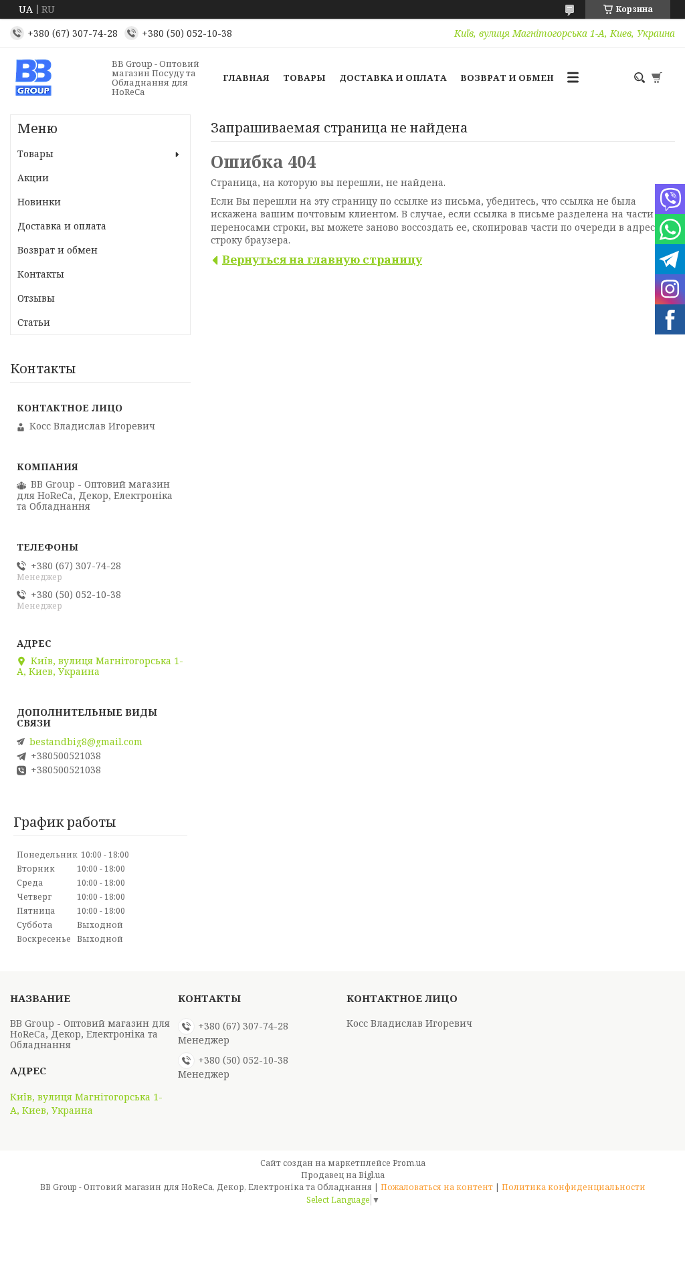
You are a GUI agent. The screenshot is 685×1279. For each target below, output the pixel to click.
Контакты (40, 274)
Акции (33, 177)
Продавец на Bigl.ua (343, 1175)
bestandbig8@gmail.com (85, 741)
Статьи (33, 322)
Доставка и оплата (393, 78)
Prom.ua (409, 1163)
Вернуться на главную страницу (322, 259)
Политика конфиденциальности (574, 1187)
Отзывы (36, 298)
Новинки (39, 201)
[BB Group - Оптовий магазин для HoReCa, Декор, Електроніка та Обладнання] (57, 77)
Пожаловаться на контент (437, 1187)
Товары (304, 78)
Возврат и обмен (507, 78)
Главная (246, 78)
